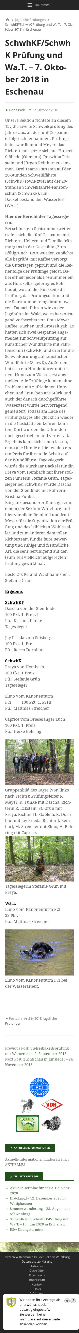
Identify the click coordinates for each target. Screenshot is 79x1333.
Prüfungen (37, 1293)
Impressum (37, 1280)
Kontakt (37, 1284)
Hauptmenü (43, 5)
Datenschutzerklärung (37, 1261)
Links (37, 1289)
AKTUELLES (15, 1165)
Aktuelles (37, 1266)
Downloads (37, 1275)
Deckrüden (37, 1270)
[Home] (7, 19)
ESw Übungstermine (26, 1229)
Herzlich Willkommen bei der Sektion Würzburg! (36, 1257)
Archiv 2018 (33, 1018)
